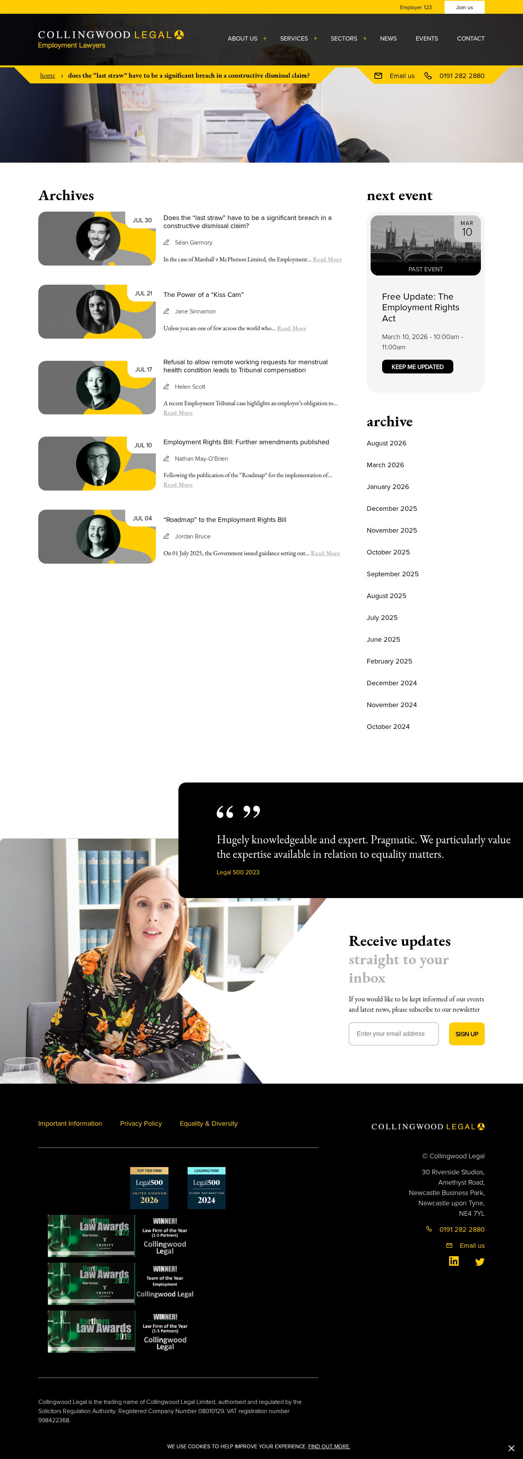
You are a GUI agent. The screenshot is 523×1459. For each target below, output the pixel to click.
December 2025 (392, 508)
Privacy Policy (141, 1123)
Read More (327, 259)
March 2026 (385, 464)
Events (427, 38)
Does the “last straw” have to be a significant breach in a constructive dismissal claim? (247, 222)
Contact (471, 38)
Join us (464, 7)
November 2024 (392, 704)
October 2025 (388, 552)
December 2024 (392, 683)
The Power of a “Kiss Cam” (203, 294)
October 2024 (388, 726)
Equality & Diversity (209, 1123)
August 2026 (387, 443)
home (47, 75)
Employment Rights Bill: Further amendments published (246, 442)
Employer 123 (416, 7)
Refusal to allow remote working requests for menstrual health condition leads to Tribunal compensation (245, 366)
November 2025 (392, 530)
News (388, 38)
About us (242, 38)
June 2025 (383, 639)
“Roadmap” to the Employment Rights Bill (224, 519)
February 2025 (389, 661)
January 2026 (388, 486)
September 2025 (393, 574)
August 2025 (387, 595)
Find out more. (329, 1446)
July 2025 (382, 617)
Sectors (344, 38)
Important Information (70, 1123)
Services (294, 38)
